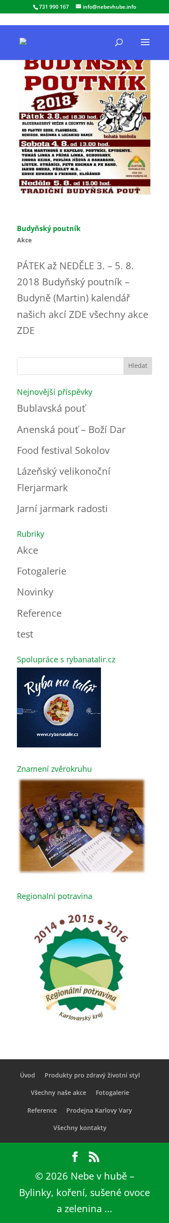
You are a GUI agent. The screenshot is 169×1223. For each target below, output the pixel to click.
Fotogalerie (41, 570)
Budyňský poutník (49, 228)
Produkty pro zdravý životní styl (92, 1075)
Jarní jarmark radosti (62, 508)
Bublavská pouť (51, 407)
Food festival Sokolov (63, 449)
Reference (39, 612)
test (25, 633)
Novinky (35, 591)
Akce (24, 240)
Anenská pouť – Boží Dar (71, 429)
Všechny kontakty (80, 1128)
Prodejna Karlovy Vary (99, 1110)
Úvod (27, 1075)
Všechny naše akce (58, 1092)
